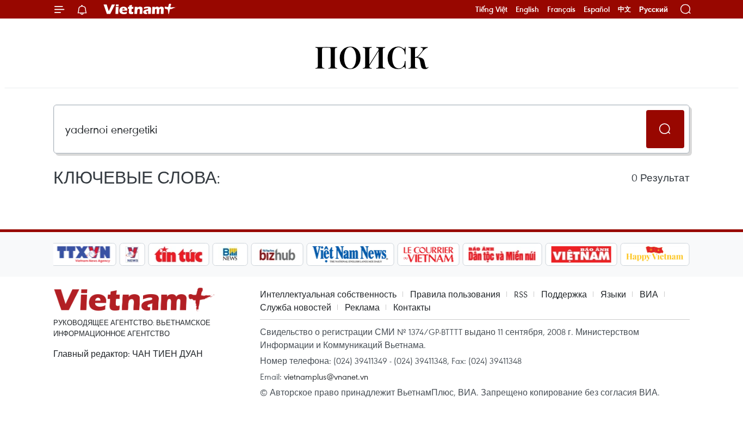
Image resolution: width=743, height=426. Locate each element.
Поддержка (564, 294)
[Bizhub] (277, 254)
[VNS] (350, 254)
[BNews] (230, 254)
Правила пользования (455, 294)
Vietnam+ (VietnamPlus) (140, 9)
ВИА (649, 294)
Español (597, 9)
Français (561, 9)
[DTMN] (502, 254)
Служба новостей (295, 307)
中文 (624, 9)
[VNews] (132, 254)
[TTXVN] (83, 254)
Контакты (412, 307)
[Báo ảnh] (581, 254)
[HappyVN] (655, 254)
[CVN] (428, 254)
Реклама (362, 307)
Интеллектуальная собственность (328, 294)
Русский (653, 9)
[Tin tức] (178, 254)
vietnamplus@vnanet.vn (326, 376)
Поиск (371, 55)
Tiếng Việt (491, 9)
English (527, 9)
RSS (521, 294)
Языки (613, 294)
